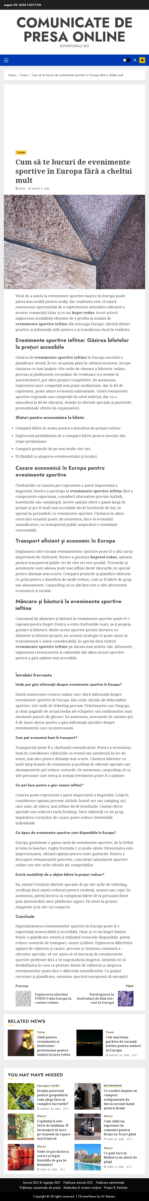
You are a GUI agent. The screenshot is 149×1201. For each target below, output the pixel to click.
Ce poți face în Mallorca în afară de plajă (120, 1157)
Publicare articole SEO (78, 1182)
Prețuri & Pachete (115, 1187)
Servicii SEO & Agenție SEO (41, 1182)
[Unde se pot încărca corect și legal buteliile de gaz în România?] (21, 1157)
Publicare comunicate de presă (40, 1187)
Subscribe (142, 60)
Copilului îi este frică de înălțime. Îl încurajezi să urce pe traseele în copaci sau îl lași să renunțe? (53, 1132)
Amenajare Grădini (48, 1085)
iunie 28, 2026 (115, 1139)
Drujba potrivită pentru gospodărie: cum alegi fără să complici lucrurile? (52, 1097)
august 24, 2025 (119, 1055)
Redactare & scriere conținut (82, 1187)
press (22, 188)
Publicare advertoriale (110, 1182)
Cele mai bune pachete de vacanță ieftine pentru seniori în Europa (123, 1043)
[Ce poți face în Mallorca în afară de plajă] (87, 1157)
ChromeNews (87, 1196)
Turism (21, 152)
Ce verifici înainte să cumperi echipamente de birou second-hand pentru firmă (120, 1099)
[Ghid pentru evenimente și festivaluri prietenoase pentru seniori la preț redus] (21, 1043)
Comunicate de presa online (74, 29)
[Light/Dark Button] (127, 60)
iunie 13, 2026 (115, 1167)
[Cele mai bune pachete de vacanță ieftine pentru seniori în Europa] (89, 1043)
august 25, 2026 (50, 1109)
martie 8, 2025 (40, 188)
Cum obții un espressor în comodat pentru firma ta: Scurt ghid (120, 1127)
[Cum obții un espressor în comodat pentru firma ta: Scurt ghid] (87, 1127)
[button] (6, 60)
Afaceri (41, 1116)
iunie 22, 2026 (49, 1169)
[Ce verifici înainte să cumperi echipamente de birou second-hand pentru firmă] (87, 1096)
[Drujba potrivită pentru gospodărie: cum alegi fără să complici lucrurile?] (21, 1096)
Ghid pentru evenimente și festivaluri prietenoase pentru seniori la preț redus (53, 1046)
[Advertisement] (74, 113)
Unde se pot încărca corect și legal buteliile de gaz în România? (53, 1158)
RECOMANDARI (113, 1085)
